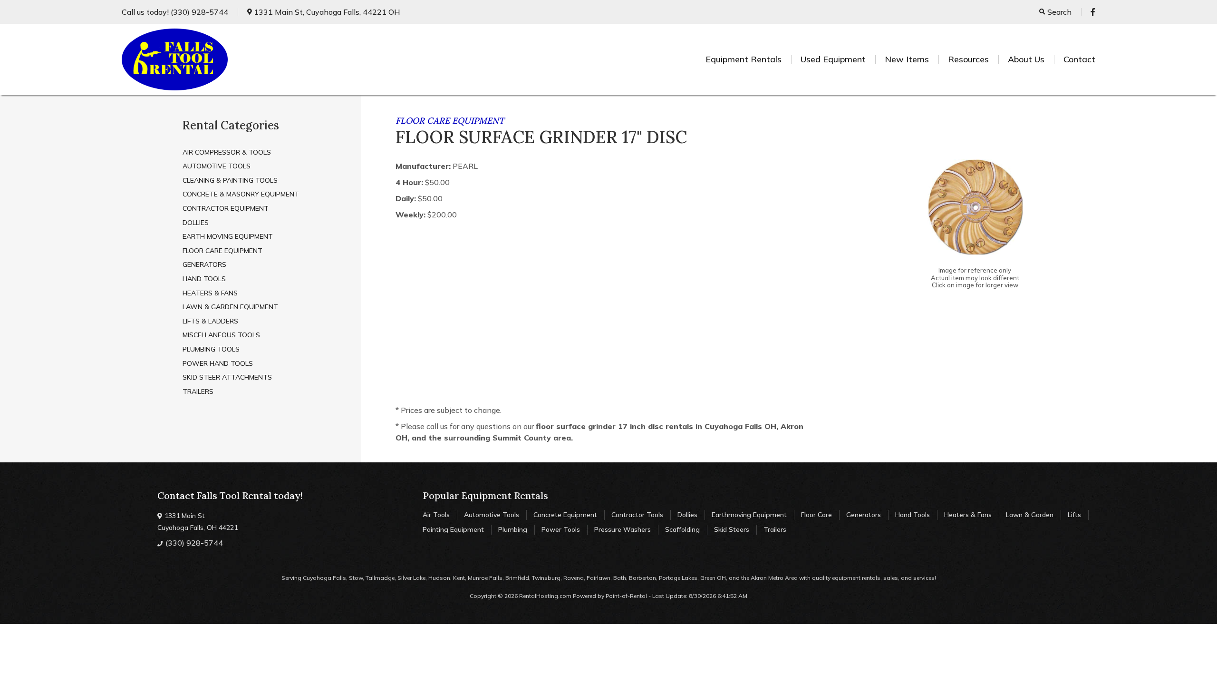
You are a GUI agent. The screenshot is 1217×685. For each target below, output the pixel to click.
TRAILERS (198, 391)
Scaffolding (682, 529)
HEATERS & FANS (210, 293)
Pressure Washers (622, 529)
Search (1058, 12)
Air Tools (436, 514)
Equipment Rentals (743, 59)
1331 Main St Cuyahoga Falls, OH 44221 (197, 521)
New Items (907, 59)
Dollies (687, 514)
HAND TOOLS (204, 278)
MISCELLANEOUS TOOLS (221, 335)
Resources (968, 59)
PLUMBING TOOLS (211, 349)
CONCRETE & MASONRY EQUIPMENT (241, 194)
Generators (863, 514)
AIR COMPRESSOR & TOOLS (227, 152)
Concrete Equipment (565, 514)
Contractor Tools (637, 514)
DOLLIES (196, 222)
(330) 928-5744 (175, 12)
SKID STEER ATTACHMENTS (227, 377)
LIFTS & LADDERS (210, 321)
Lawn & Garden (1029, 514)
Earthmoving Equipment (749, 514)
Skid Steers (731, 529)
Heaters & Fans (968, 514)
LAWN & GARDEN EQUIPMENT (230, 307)
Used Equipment (833, 59)
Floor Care (816, 514)
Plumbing (512, 529)
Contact (1079, 59)
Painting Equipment (453, 529)
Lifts (1074, 514)
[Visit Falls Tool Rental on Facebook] (1093, 12)
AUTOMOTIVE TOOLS (217, 166)
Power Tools (560, 529)
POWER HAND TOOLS (218, 363)
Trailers (774, 529)
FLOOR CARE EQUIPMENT (222, 250)
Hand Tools (912, 514)
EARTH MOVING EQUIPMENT (228, 236)
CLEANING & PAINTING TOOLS (230, 180)
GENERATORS (204, 264)
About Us (1026, 59)
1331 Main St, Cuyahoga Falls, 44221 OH (326, 12)
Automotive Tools (491, 514)
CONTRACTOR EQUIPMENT (226, 208)
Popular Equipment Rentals (485, 495)
